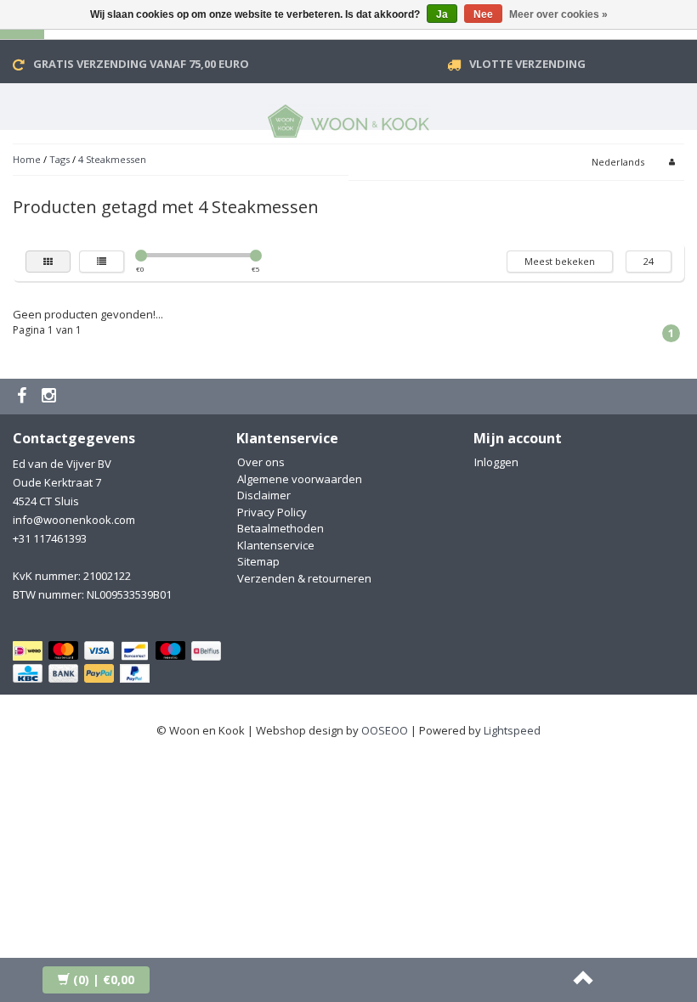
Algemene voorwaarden (299, 479)
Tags (59, 159)
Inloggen (496, 462)
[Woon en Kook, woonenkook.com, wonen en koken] (348, 118)
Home (27, 159)
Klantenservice (275, 545)
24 (648, 261)
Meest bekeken (559, 261)
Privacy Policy (272, 512)
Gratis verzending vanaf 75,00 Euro (141, 63)
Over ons (261, 462)
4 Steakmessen (112, 159)
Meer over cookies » (558, 14)
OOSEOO (384, 730)
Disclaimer (264, 495)
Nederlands (618, 161)
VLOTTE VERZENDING (527, 63)
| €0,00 (103, 979)
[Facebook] (24, 396)
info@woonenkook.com (74, 519)
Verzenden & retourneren (304, 578)
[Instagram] (51, 396)
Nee (483, 14)
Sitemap (258, 561)
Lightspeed (512, 730)
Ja (442, 14)
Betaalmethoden (280, 528)
